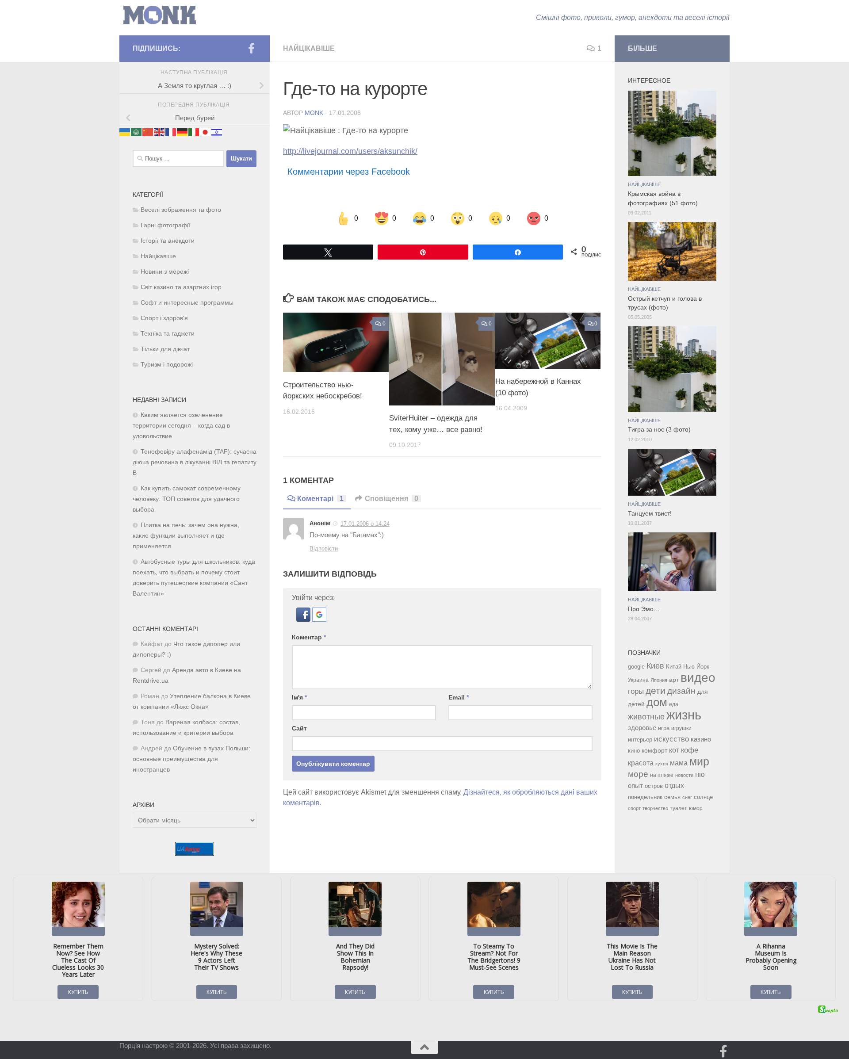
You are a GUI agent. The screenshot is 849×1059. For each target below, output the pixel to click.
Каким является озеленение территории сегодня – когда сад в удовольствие (181, 426)
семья (672, 797)
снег (687, 797)
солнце (703, 797)
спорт (634, 808)
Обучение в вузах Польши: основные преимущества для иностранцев (191, 759)
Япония (658, 680)
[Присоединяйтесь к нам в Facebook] (251, 48)
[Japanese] (205, 131)
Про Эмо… (644, 609)
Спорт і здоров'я (164, 318)
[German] (182, 131)
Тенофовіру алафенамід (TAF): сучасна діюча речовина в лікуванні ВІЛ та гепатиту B (194, 462)
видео (698, 677)
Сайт (299, 728)
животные (646, 716)
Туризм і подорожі (167, 364)
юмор (696, 808)
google (636, 666)
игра (663, 728)
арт (674, 680)
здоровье (642, 727)
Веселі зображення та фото (181, 209)
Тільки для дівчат (165, 349)
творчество (655, 808)
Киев (655, 665)
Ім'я (299, 697)
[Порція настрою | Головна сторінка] (159, 15)
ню (700, 774)
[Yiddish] (217, 131)
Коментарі (320, 498)
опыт (635, 785)
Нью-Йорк (696, 666)
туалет (678, 808)
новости (684, 775)
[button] (304, 619)
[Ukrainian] (125, 131)
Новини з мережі (165, 271)
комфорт (654, 750)
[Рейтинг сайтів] (194, 853)
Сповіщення (391, 498)
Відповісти (324, 548)
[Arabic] (136, 131)
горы (636, 691)
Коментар (309, 637)
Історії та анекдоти (168, 240)
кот (674, 750)
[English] (159, 131)
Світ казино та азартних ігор (181, 287)
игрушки (681, 728)
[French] (171, 131)
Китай (673, 666)
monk (314, 112)
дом (656, 702)
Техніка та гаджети (168, 333)
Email (458, 697)
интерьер (640, 740)
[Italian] (194, 131)
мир (699, 761)
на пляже (661, 775)
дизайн (681, 691)
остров (654, 786)
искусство (671, 738)
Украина (638, 680)
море (638, 774)
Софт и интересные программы (187, 302)
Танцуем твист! (650, 513)
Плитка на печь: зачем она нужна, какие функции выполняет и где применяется (186, 536)
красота (641, 763)
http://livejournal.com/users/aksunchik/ (350, 151)
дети (655, 690)
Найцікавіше (309, 48)
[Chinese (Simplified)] (148, 131)
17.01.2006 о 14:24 (365, 523)
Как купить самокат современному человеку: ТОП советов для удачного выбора (187, 499)
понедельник (645, 797)
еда (673, 704)
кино (634, 750)
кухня (661, 763)
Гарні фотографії (165, 225)
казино (701, 739)
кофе (689, 750)
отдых (674, 785)
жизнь (683, 714)
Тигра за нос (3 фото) (659, 429)
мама (679, 763)
